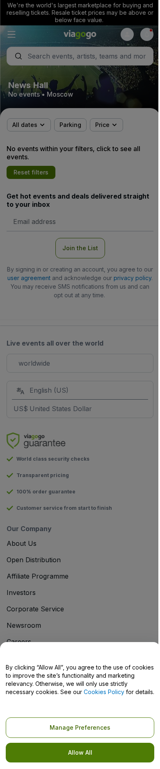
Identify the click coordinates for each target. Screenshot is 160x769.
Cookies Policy (104, 691)
